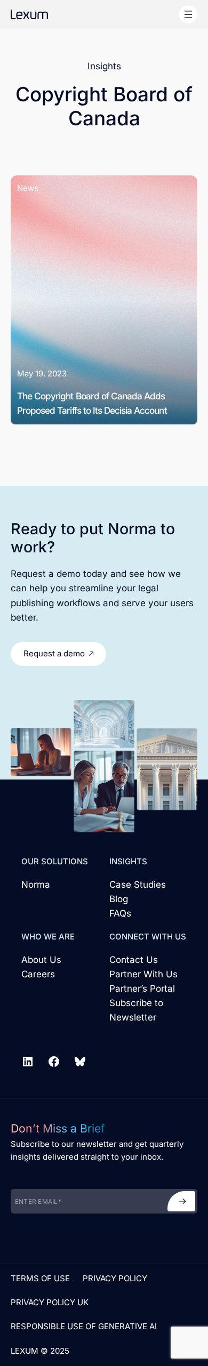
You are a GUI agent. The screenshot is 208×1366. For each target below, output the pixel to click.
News (27, 188)
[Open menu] (188, 14)
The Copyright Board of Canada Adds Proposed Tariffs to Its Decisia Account (92, 403)
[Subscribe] (181, 1201)
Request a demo (54, 653)
